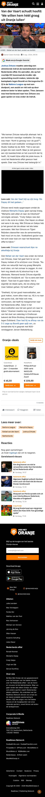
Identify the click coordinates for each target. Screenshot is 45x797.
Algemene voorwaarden (27, 776)
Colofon (16, 780)
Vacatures (28, 771)
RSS (22, 780)
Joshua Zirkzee (8, 65)
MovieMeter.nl (32, 748)
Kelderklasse (11, 755)
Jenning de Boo (12, 629)
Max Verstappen (12, 608)
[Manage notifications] (39, 792)
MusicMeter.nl (11, 751)
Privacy (36, 771)
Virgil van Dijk (11, 664)
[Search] (33, 4)
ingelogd (13, 453)
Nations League (16, 84)
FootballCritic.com (12, 744)
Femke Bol (10, 612)
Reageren (24, 410)
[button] (42, 4)
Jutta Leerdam (11, 603)
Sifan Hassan (11, 633)
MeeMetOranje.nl (12, 758)
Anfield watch (22, 755)
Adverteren (10, 771)
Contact (19, 771)
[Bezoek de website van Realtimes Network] (15, 723)
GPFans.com (21, 748)
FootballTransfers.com (29, 744)
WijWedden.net (23, 751)
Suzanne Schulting (13, 638)
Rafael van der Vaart (15, 256)
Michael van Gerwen (14, 625)
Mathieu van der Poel (14, 616)
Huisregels (13, 776)
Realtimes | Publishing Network (22, 791)
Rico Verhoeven (12, 620)
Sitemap (29, 780)
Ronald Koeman (12, 652)
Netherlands (7, 436)
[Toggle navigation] (38, 4)
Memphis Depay (16, 211)
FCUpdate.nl (11, 748)
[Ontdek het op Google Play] (15, 578)
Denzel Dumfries (12, 669)
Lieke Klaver (10, 642)
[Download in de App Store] (14, 572)
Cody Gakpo (10, 660)
